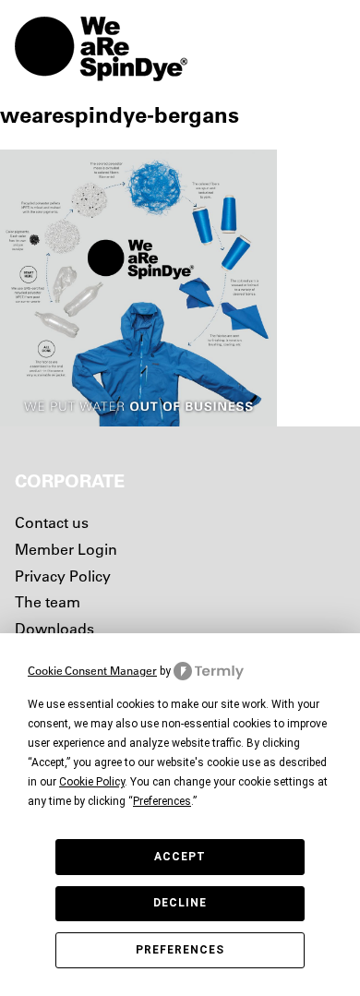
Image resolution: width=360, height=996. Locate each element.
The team (47, 602)
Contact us (52, 522)
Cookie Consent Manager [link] (92, 671)
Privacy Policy (63, 576)
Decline (180, 902)
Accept (180, 856)
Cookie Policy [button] (92, 781)
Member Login (66, 549)
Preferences (180, 949)
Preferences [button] (162, 801)
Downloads (54, 628)
